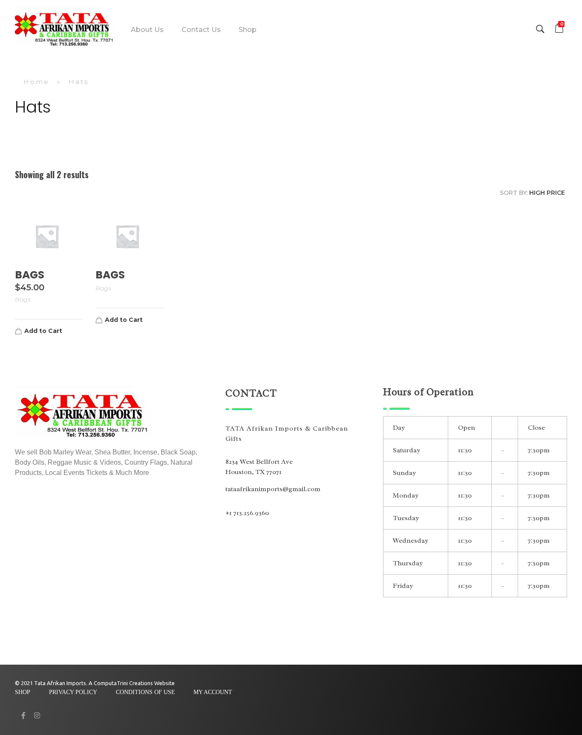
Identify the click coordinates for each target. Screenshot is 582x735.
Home (36, 82)
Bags (23, 299)
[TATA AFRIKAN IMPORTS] (65, 27)
